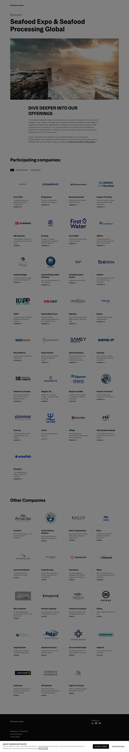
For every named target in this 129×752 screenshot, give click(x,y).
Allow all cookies (101, 746)
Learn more (43, 748)
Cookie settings (118, 746)
